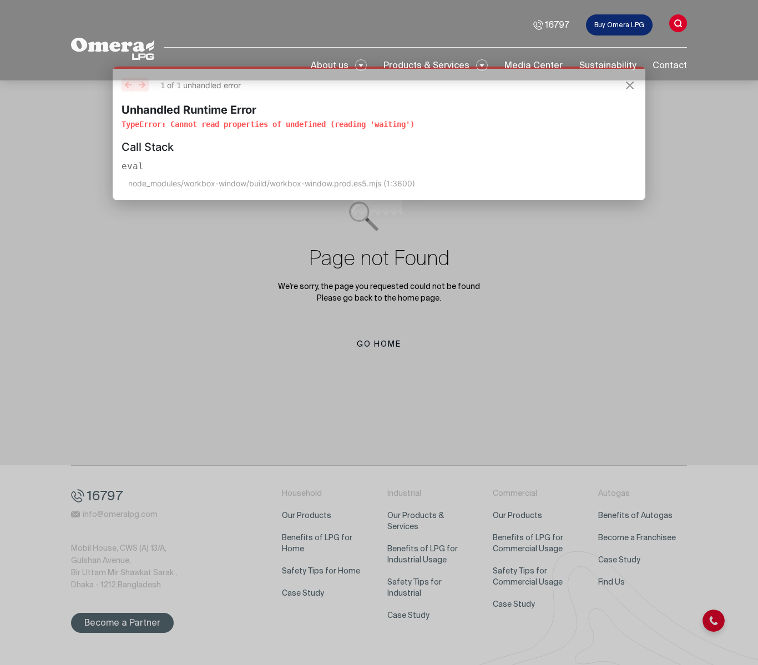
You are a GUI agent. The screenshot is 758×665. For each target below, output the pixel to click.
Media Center (533, 65)
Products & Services (426, 65)
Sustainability (607, 65)
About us (329, 65)
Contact (670, 65)
